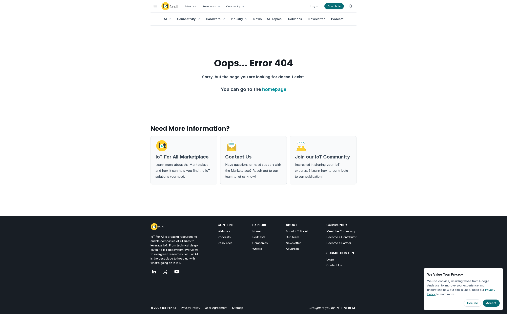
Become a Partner (338, 243)
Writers (257, 249)
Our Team (292, 237)
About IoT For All (297, 231)
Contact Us (334, 265)
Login (330, 259)
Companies (260, 243)
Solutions (295, 19)
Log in (314, 6)
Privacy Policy (190, 308)
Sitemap (237, 308)
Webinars (224, 231)
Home (256, 231)
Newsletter (316, 19)
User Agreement (216, 308)
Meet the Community (340, 231)
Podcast (337, 19)
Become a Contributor (341, 237)
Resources (225, 243)
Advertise (190, 6)
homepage (274, 89)
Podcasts (224, 237)
